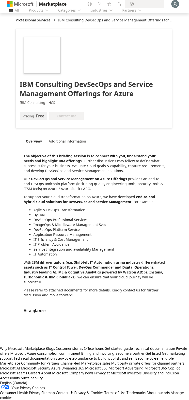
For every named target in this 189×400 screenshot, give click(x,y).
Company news (81, 372)
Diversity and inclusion (160, 372)
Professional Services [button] (33, 20)
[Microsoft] (20, 4)
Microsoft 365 (96, 368)
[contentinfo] (55, 20)
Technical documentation (154, 348)
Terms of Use (115, 392)
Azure (56, 368)
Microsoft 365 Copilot (162, 368)
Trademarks (135, 392)
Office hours (94, 348)
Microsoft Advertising (126, 368)
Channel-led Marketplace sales (85, 363)
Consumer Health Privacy (20, 392)
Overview (34, 141)
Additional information (67, 141)
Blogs (50, 348)
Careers (34, 372)
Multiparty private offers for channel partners (147, 363)
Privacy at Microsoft (110, 372)
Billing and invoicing (97, 353)
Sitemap (48, 392)
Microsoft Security (35, 368)
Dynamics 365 (73, 368)
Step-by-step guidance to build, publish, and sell (95, 358)
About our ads (158, 392)
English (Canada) (13, 382)
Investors (134, 372)
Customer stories (69, 348)
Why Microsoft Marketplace (22, 348)
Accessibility (10, 377)
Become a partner (129, 353)
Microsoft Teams (13, 372)
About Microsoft (54, 372)
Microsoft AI (10, 368)
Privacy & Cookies (88, 392)
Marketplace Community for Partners (30, 363)
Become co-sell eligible (154, 358)
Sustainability (32, 377)
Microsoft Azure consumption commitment (45, 353)
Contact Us (64, 392)
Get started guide (119, 348)
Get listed (153, 353)
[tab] (35, 141)
